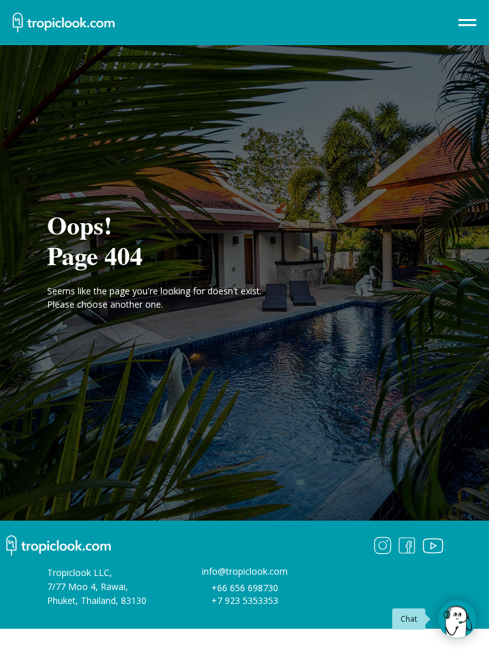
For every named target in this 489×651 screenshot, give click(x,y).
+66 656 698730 (244, 588)
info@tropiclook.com (245, 571)
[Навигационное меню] (467, 23)
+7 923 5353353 (244, 600)
